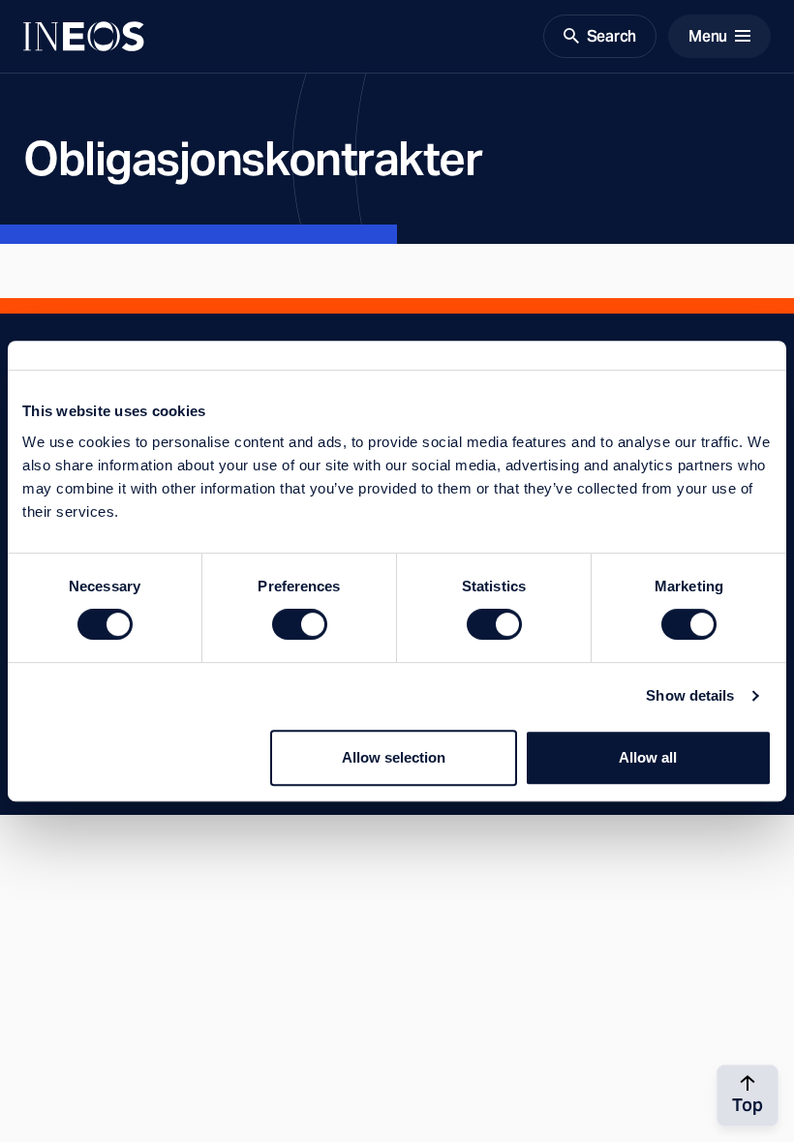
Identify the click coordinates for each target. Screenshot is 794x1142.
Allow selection (393, 757)
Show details (690, 695)
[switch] (299, 624)
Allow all (648, 757)
